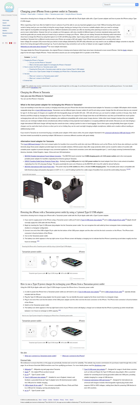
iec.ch (26, 374)
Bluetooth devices (8, 33)
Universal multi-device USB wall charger (97, 380)
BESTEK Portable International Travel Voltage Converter (43, 156)
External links (28, 80)
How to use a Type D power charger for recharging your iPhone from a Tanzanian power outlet (57, 71)
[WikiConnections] (9, 4)
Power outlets (6, 25)
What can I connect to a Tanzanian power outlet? (43, 76)
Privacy (62, 399)
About (40, 399)
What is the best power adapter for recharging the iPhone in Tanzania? (50, 65)
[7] (100, 291)
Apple (125, 50)
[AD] (129, 169)
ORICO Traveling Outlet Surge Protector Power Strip (42, 161)
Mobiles (5, 30)
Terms (66, 399)
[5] (126, 219)
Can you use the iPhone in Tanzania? (40, 62)
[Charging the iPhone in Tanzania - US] (6, 43)
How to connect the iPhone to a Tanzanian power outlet (40, 67)
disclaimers (34, 87)
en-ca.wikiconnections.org (30, 399)
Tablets (5, 35)
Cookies (50, 399)
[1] (47, 46)
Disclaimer (56, 399)
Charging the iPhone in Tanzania (33, 60)
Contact (45, 399)
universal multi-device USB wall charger (118, 133)
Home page (6, 20)
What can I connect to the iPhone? (39, 78)
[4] (103, 219)
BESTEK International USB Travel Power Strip (39, 166)
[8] (127, 169)
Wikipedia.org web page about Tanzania (34, 46)
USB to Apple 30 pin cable (116, 220)
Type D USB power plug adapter (88, 292)
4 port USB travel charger (44, 110)
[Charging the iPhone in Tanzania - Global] (3, 43)
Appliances (6, 28)
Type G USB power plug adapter (91, 220)
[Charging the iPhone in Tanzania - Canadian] (10, 43)
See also (27, 74)
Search (5, 23)
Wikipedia (28, 369)
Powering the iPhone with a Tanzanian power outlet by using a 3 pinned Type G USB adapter (56, 69)
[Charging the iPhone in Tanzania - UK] (14, 43)
